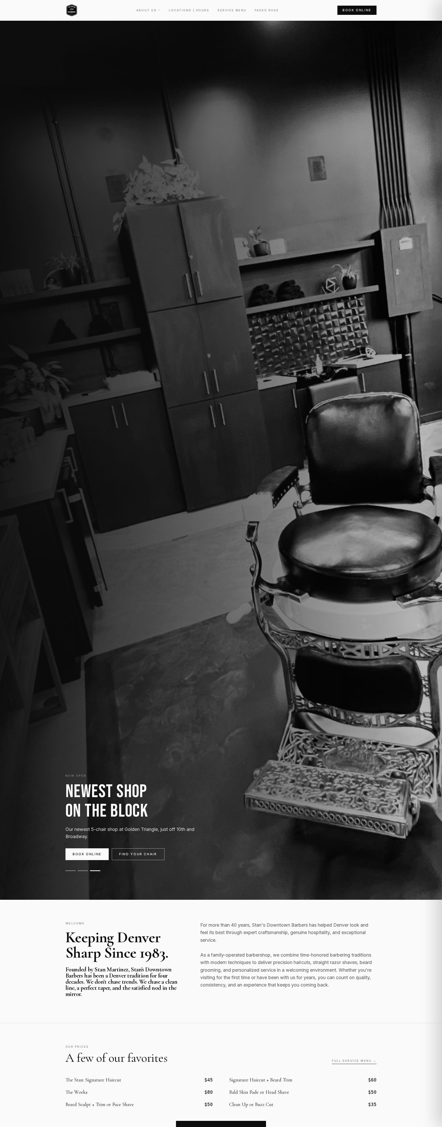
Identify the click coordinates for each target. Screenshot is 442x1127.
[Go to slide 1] (70, 870)
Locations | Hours (189, 10)
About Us (146, 10)
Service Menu (232, 10)
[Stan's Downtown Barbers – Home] (71, 10)
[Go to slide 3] (95, 870)
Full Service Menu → (354, 1061)
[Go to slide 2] (83, 870)
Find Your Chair (138, 854)
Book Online (356, 10)
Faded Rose (267, 10)
